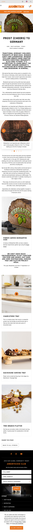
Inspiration (7, 503)
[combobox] (16, 482)
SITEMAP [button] (4, 496)
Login (3, 1)
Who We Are (7, 510)
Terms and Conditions (17, 523)
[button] (2, 6)
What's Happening (9, 507)
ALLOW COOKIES (16, 528)
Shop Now (26, 11)
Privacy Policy (18, 522)
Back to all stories (10, 445)
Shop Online (7, 499)
